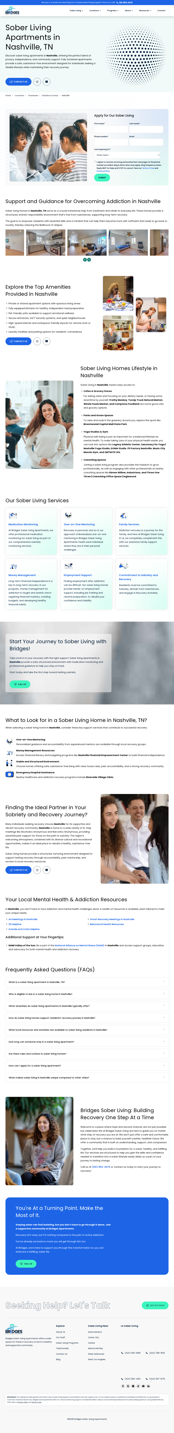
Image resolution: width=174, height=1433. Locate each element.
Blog (58, 1359)
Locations (19, 95)
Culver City (93, 1337)
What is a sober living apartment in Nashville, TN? (37, 982)
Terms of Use (148, 168)
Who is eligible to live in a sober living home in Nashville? (40, 994)
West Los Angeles (96, 1359)
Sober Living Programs (67, 1342)
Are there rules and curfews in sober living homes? (37, 1053)
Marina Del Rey (95, 1348)
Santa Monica (95, 1332)
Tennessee (33, 95)
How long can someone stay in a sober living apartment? (41, 1041)
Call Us (22, 684)
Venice (91, 1342)
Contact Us (20, 81)
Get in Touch (157, 1305)
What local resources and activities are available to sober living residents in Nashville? (58, 1029)
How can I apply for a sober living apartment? (35, 1065)
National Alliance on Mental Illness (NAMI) (79, 945)
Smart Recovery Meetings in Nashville (112, 919)
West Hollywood (96, 1353)
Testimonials (62, 1348)
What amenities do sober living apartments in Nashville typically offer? (49, 1006)
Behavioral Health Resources (107, 924)
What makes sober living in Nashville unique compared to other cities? (49, 1077)
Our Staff (60, 1337)
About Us (60, 1332)
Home (8, 95)
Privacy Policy (103, 171)
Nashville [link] (66, 95)
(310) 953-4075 (101, 1166)
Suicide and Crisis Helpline (24, 929)
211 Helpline (15, 924)
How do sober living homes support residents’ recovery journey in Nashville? (52, 1018)
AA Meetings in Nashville (23, 919)
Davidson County (50, 95)
